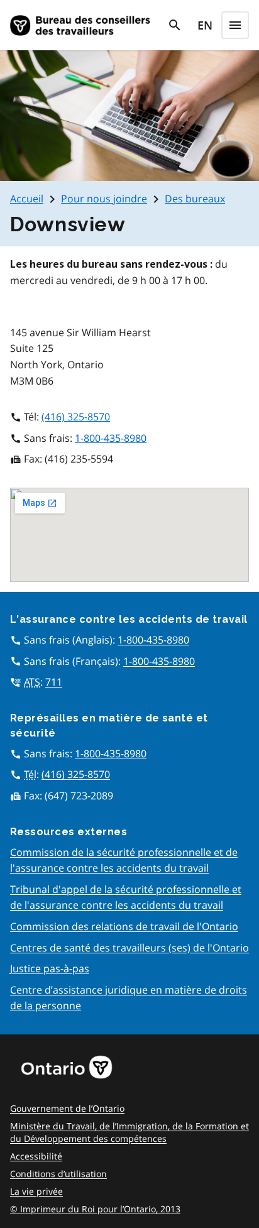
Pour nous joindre (104, 199)
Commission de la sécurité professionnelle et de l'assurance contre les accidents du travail (124, 860)
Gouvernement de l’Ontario (67, 1108)
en (204, 25)
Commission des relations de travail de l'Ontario (124, 926)
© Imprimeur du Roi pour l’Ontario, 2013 (95, 1209)
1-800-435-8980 (110, 438)
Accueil (26, 199)
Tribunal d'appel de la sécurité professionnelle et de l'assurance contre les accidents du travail (125, 897)
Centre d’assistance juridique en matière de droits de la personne (128, 998)
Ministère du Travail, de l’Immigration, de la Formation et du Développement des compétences (129, 1132)
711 (53, 682)
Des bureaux (195, 199)
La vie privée (36, 1191)
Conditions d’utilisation (58, 1174)
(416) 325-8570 (75, 417)
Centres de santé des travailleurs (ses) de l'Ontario (129, 948)
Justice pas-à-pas (49, 968)
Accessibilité (36, 1156)
